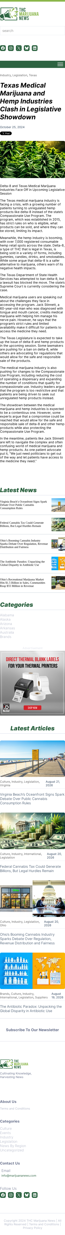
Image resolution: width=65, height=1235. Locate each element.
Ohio (3, 925)
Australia (7, 632)
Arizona (6, 624)
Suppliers (41, 997)
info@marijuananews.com (18, 1175)
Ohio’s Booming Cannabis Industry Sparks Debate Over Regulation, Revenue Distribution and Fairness (24, 544)
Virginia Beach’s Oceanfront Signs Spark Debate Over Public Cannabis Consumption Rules (23, 505)
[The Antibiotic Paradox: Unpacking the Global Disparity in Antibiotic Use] (58, 563)
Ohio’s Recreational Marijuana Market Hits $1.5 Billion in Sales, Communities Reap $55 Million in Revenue (22, 582)
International (32, 854)
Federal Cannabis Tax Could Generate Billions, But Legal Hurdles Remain (22, 524)
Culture (5, 781)
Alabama (7, 615)
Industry (5, 75)
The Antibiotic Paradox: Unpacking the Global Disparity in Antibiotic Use (22, 563)
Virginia (5, 785)
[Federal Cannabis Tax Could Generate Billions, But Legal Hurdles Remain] (58, 524)
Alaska (5, 619)
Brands (5, 637)
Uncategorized (12, 1150)
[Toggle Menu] (60, 64)
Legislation (19, 75)
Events (5, 1133)
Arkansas (7, 628)
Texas (33, 75)
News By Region (13, 1146)
